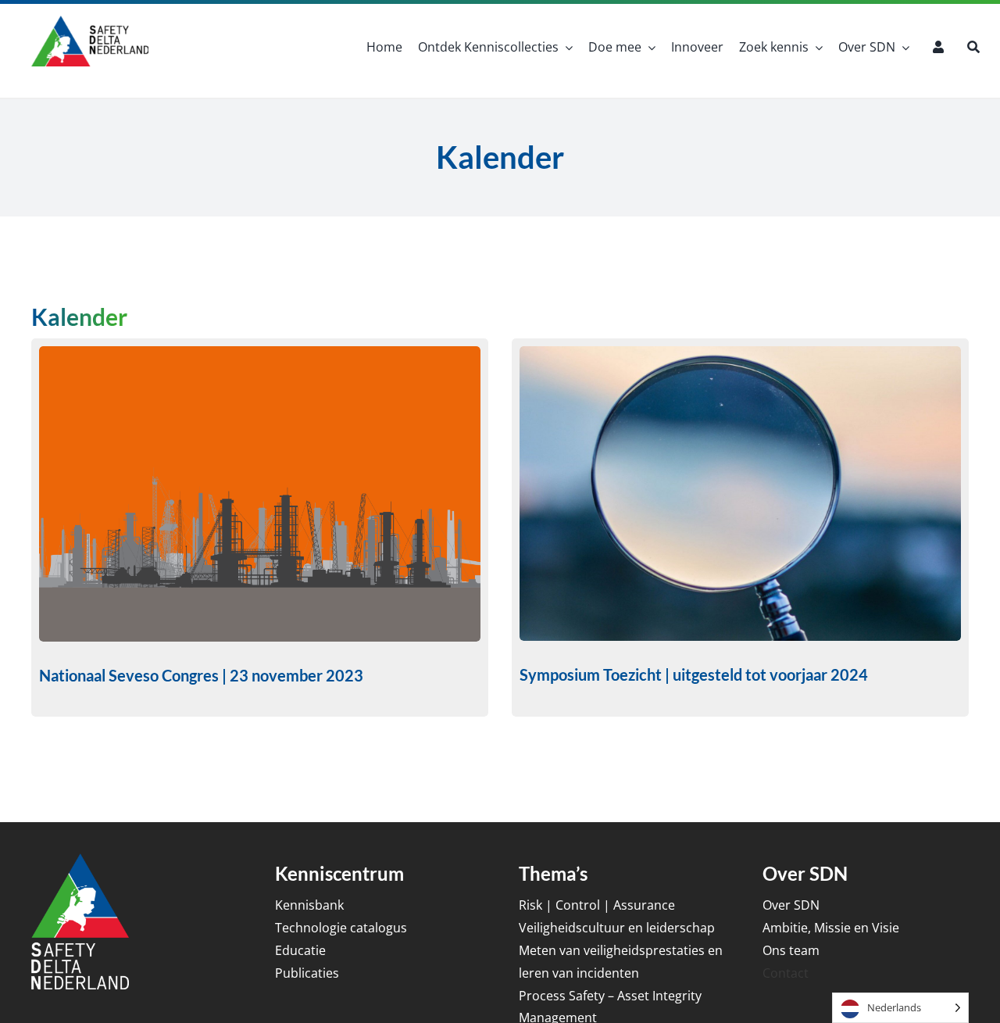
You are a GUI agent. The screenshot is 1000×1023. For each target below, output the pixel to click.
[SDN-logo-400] (89, 21)
